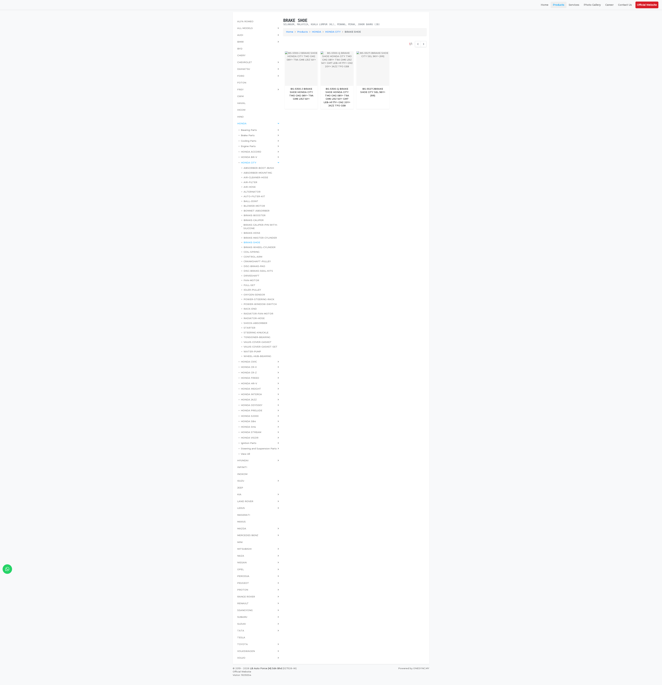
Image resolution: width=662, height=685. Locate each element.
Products (558, 4)
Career (609, 4)
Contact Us (625, 4)
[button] (259, 130)
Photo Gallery (592, 4)
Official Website (647, 4)
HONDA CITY (333, 31)
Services (574, 4)
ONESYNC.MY (421, 668)
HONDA (316, 31)
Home (544, 4)
